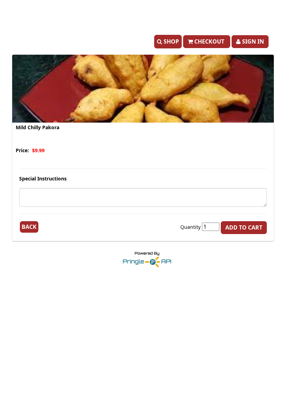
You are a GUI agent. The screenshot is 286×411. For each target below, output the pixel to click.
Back (29, 227)
